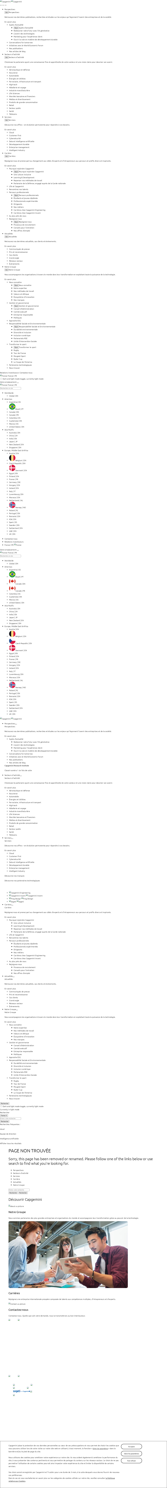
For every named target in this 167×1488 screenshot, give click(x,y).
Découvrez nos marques (14, 875)
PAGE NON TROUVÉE (30, 1150)
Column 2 (16, 1429)
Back (16, 28)
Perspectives (14, 12)
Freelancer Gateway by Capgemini (24, 1337)
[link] (11, 1)
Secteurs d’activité (16, 57)
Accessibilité (17, 1351)
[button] (13, 545)
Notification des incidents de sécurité (26, 1363)
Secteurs (16, 1328)
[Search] (1, 5)
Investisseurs (22, 1427)
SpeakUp (16, 1369)
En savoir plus (10, 21)
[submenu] (16, 724)
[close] (3, 5)
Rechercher (4, 1103)
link (6, 12)
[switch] (1, 378)
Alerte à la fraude (19, 1372)
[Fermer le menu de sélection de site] (18, 382)
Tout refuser (131, 1461)
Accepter (131, 1447)
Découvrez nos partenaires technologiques (22, 880)
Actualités (13, 236)
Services (12, 120)
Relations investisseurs (21, 1348)
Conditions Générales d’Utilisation (24, 1366)
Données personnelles (20, 1360)
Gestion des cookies (20, 1357)
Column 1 (16, 1400)
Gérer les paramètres (100, 1448)
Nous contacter (18, 1342)
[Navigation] (5, 5)
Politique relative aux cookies (23, 1354)
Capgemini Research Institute (17, 765)
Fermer (4, 1115)
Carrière (12, 156)
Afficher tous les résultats (10, 1143)
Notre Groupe (14, 269)
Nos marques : (13, 1381)
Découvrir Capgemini (25, 1199)
